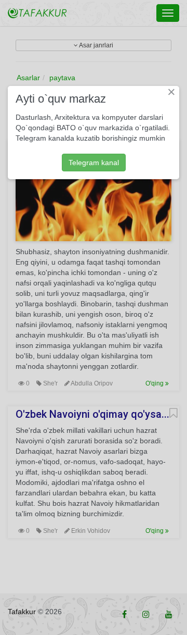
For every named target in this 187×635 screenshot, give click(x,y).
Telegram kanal (94, 162)
